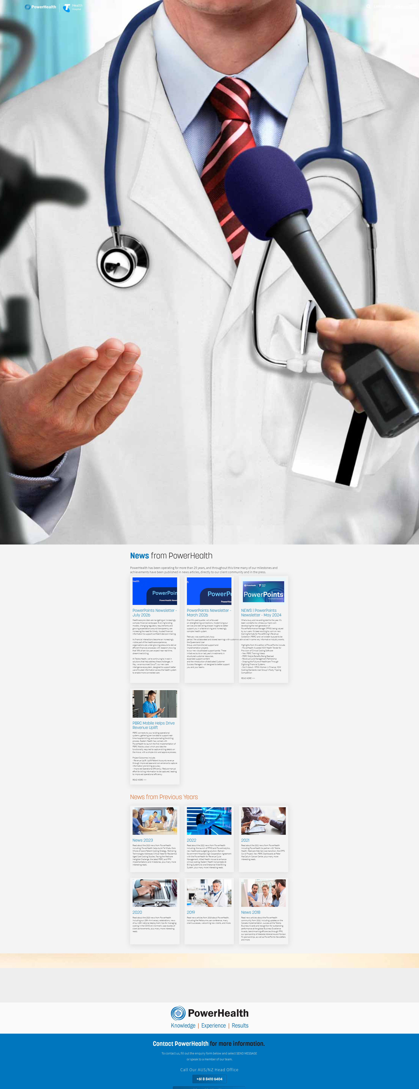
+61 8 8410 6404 (209, 1079)
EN (398, 6)
